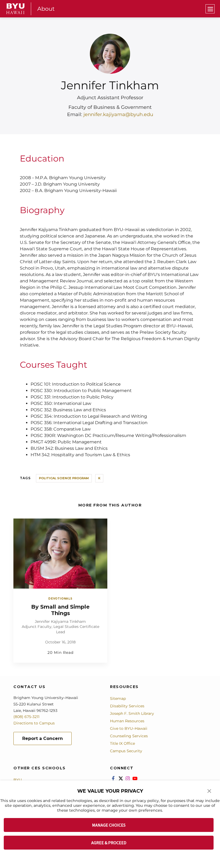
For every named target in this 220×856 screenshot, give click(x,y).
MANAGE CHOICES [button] (109, 825)
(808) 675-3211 (26, 716)
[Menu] (210, 8)
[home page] (15, 8)
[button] (209, 790)
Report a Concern (42, 738)
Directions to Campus (34, 723)
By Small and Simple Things (60, 610)
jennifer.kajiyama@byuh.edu (118, 114)
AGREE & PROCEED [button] (108, 842)
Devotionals (60, 598)
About (46, 8)
